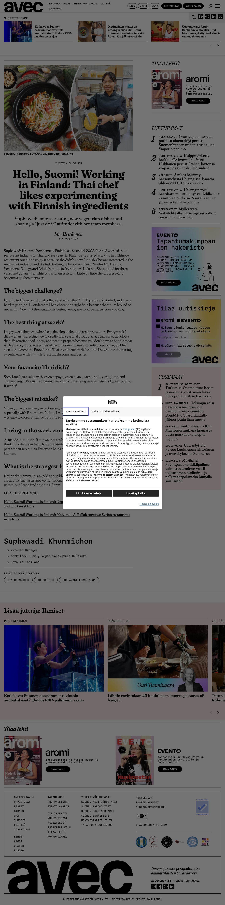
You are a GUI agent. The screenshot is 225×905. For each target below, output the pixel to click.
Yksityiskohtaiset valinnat (105, 411)
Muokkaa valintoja (88, 493)
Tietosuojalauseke (149, 503)
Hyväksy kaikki (136, 493)
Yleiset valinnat (76, 411)
